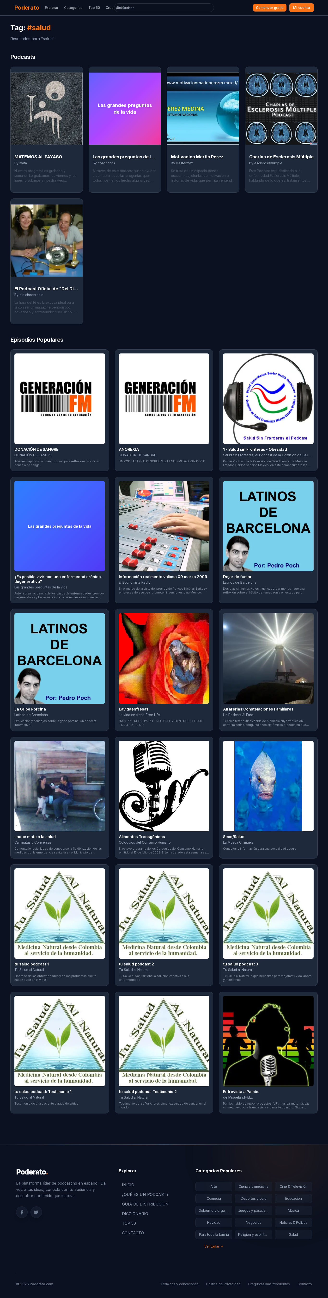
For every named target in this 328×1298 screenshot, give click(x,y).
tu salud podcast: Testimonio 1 (43, 1091)
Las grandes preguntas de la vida (40, 587)
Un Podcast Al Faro (238, 715)
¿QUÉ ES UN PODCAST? (145, 1194)
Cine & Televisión (293, 1186)
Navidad (213, 1222)
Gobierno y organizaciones (215, 1210)
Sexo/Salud (233, 836)
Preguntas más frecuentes (269, 1284)
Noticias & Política (293, 1222)
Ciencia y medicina (253, 1186)
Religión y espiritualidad (255, 1234)
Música (293, 1210)
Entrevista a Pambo (241, 1091)
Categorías (73, 8)
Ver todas (212, 1246)
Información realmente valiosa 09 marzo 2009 (163, 576)
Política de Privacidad (223, 1284)
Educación (293, 1198)
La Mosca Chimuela (238, 842)
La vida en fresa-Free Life (139, 715)
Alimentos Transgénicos (142, 836)
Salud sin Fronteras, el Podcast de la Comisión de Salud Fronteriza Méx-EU (268, 455)
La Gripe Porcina (30, 709)
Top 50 (94, 8)
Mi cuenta (301, 8)
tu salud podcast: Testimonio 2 (148, 1091)
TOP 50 (129, 1223)
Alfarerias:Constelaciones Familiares (258, 709)
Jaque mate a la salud (35, 836)
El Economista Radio (135, 582)
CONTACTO (133, 1232)
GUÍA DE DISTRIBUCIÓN (145, 1204)
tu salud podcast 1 (31, 964)
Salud (293, 1234)
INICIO (128, 1184)
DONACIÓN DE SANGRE (36, 449)
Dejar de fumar (237, 576)
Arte (214, 1186)
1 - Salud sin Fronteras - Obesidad (255, 449)
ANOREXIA (129, 449)
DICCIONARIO (135, 1213)
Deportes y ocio (254, 1198)
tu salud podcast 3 (240, 964)
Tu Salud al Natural (29, 970)
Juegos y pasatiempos (255, 1210)
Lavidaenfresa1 (133, 709)
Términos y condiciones (180, 1284)
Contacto (305, 1284)
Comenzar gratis (270, 8)
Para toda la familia (214, 1234)
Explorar (51, 8)
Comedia (214, 1198)
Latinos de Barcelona (239, 582)
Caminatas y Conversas (32, 842)
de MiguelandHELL (238, 1097)
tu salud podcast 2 (136, 964)
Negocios (253, 1222)
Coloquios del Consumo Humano (145, 842)
